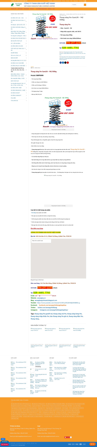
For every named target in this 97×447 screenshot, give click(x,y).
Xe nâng (33, 212)
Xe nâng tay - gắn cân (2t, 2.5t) (18, 24)
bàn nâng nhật (13, 403)
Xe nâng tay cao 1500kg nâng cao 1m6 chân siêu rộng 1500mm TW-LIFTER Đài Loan (53, 414)
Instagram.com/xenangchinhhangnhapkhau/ (54, 310)
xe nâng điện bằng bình (48, 416)
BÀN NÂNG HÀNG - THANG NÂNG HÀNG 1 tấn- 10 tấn (17, 75)
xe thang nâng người (79, 416)
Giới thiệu (20, 8)
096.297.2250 (24, 433)
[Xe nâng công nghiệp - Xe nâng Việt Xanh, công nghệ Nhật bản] (16, 5)
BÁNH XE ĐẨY (14, 57)
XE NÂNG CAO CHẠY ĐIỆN (17, 63)
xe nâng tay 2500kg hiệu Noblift (73, 412)
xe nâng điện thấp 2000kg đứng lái (68, 416)
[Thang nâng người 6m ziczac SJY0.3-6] (37, 335)
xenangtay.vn (41, 298)
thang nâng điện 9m (76, 316)
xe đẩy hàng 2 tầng (14, 418)
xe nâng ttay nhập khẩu (38, 416)
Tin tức (32, 8)
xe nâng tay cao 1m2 (32, 414)
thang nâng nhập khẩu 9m (40, 316)
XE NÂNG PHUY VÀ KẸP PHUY (18, 38)
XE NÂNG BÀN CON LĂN (17, 46)
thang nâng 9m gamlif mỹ (43, 314)
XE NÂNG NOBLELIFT (16, 95)
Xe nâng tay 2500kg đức (15, 414)
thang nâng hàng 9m (69, 58)
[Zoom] (32, 38)
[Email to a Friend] (65, 62)
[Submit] (85, 5)
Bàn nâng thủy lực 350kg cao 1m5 (38, 403)
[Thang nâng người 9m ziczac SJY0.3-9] (65, 335)
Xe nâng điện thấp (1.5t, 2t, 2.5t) (18, 60)
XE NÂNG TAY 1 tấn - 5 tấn (17, 17)
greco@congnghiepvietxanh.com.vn (22, 436)
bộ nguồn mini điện (80, 403)
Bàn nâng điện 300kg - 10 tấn (17, 78)
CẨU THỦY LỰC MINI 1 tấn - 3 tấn (18, 49)
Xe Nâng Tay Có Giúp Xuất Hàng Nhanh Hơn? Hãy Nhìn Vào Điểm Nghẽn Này (79, 376)
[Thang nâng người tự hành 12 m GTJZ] (51, 335)
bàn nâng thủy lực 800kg (50, 403)
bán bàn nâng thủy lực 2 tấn (71, 403)
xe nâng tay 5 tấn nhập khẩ (61, 412)
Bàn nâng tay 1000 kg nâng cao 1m (24, 403)
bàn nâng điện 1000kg (60, 403)
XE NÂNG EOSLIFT (15, 92)
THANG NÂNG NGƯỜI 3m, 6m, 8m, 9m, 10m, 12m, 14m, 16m (17, 70)
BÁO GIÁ (92, 444)
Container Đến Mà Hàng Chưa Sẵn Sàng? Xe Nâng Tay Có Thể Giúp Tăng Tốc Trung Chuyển (79, 369)
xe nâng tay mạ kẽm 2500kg (16, 416)
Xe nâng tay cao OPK (74, 414)
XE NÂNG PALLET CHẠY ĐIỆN (18, 65)
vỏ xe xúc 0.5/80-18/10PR (16, 410)
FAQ (54, 8)
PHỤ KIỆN (13, 98)
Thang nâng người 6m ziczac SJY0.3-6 (36, 346)
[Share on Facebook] (61, 62)
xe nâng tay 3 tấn (52, 412)
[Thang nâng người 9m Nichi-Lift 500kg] (79, 335)
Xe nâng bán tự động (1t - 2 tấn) (18, 35)
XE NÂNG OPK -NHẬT (16, 87)
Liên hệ (49, 8)
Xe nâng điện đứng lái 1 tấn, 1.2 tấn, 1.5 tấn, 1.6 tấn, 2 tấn (18, 84)
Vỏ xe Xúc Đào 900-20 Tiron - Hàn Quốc (40, 410)
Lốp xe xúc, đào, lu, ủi (16, 55)
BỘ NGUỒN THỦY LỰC (16, 40)
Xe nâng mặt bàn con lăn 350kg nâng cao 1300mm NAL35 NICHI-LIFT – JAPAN (26, 412)
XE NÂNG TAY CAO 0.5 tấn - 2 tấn (18, 21)
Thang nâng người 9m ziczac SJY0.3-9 (65, 346)
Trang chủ (13, 8)
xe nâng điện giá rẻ (57, 416)
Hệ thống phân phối (41, 8)
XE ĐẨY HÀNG (14, 52)
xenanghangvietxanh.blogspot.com (46, 300)
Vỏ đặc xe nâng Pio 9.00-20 (54, 410)
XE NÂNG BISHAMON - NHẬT (18, 90)
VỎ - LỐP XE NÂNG (15, 43)
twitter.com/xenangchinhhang (47, 307)
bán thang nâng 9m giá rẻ (77, 58)
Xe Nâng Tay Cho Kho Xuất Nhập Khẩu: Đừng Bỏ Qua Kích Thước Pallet (79, 363)
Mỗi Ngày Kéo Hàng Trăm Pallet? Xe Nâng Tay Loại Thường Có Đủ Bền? (78, 392)
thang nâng (35, 319)
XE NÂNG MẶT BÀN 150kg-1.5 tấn (18, 28)
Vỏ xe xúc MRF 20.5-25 (27, 410)
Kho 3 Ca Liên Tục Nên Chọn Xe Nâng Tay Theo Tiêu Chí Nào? (79, 387)
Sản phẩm (26, 8)
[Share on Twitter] (63, 62)
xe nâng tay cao (24, 414)
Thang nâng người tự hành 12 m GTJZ (51, 346)
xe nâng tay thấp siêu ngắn (28, 416)
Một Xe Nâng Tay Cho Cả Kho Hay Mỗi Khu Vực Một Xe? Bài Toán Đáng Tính (79, 381)
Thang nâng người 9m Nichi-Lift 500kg (79, 346)
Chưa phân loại (14, 100)
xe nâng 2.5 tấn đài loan (65, 410)
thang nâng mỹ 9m (59, 314)
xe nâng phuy (45, 412)
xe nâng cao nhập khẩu (75, 410)
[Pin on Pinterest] (68, 62)
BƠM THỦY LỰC (15, 81)
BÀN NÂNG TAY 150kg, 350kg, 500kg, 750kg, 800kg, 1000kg (18, 32)
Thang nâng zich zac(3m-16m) (69, 52)
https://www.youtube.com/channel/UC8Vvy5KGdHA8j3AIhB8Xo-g (58, 303)
